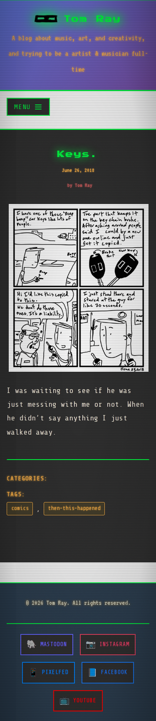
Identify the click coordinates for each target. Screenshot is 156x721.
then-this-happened (74, 508)
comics (20, 508)
